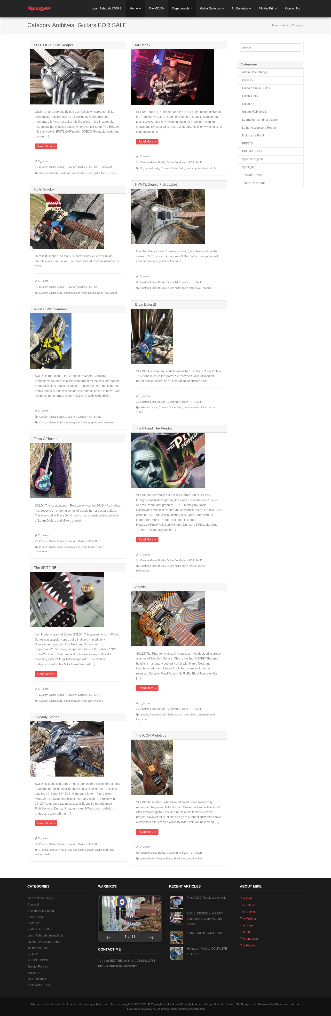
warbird (99, 700)
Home (134, 8)
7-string (43, 849)
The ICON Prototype (150, 735)
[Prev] (108, 936)
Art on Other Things (255, 72)
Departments (180, 8)
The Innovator (249, 938)
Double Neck (95, 292)
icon (90, 700)
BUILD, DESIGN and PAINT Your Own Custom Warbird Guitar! (205, 919)
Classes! (247, 80)
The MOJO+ (157, 8)
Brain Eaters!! (145, 304)
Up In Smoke (44, 189)
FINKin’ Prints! (268, 8)
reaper (112, 173)
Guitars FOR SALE (89, 167)
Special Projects (252, 159)
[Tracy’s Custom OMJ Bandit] (176, 937)
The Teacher (248, 945)
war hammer (105, 422)
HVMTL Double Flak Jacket (156, 184)
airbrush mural (148, 407)
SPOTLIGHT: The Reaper (53, 45)
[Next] (151, 936)
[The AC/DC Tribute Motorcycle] (176, 902)
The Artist (246, 898)
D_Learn (43, 161)
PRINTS (247, 143)
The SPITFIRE (45, 568)
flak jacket (195, 287)
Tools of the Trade (254, 183)
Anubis (140, 587)
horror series (197, 565)
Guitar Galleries (210, 8)
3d (40, 173)
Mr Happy (142, 45)
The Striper (247, 925)
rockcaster (142, 570)
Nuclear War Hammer (50, 309)
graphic (207, 287)
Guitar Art (71, 167)
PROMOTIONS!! (252, 151)
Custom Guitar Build (71, 173)
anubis (144, 714)
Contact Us (292, 8)
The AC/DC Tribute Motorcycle (207, 897)
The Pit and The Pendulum (155, 428)
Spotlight (107, 167)
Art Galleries (240, 8)
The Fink (245, 932)
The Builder (247, 912)
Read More (44, 146)
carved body (50, 173)
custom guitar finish (95, 173)
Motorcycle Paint (253, 135)
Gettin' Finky (250, 96)
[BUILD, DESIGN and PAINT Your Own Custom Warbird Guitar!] (176, 918)
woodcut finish (196, 858)
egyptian (204, 714)
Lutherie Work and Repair (259, 127)
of (130, 936)
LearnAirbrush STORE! (107, 8)
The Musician (249, 918)
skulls (213, 168)
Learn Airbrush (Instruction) (260, 119)
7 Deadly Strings (46, 717)
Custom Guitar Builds (51, 167)
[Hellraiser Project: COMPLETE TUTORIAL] (176, 953)
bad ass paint (76, 849)
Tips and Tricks (252, 175)
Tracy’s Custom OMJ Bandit (205, 933)
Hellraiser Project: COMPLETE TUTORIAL (207, 951)
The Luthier (247, 905)
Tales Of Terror (45, 439)
